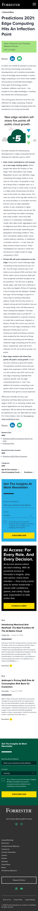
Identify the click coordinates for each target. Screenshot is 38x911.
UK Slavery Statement (9, 870)
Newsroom (5, 843)
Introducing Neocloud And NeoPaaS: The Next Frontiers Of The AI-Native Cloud (18, 628)
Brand (4, 867)
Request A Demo (19, 880)
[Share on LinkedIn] (12, 58)
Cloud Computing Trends (11, 472)
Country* (6, 512)
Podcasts (5, 861)
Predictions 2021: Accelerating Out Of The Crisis (18, 440)
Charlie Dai (5, 635)
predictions (28, 472)
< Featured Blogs (8, 12)
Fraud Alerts (6, 864)
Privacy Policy (18, 900)
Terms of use (7, 900)
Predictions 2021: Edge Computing (15, 456)
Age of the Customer (9, 469)
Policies (4, 858)
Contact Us (5, 849)
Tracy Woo (5, 691)
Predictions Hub (8, 443)
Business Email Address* (11, 502)
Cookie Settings (30, 900)
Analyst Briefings (7, 840)
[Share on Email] (19, 58)
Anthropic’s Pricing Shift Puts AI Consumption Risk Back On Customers (18, 683)
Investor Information (9, 852)
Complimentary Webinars (10, 846)
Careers (4, 855)
